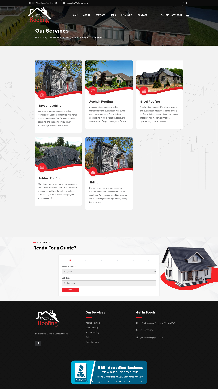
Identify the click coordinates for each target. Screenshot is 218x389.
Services (100, 15)
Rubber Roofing (49, 178)
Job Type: (66, 278)
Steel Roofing (150, 101)
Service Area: (69, 266)
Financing (126, 15)
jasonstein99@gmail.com (77, 3)
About (86, 15)
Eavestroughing (49, 105)
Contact (142, 15)
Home (75, 15)
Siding (93, 182)
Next (70, 289)
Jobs (113, 15)
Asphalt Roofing (101, 101)
